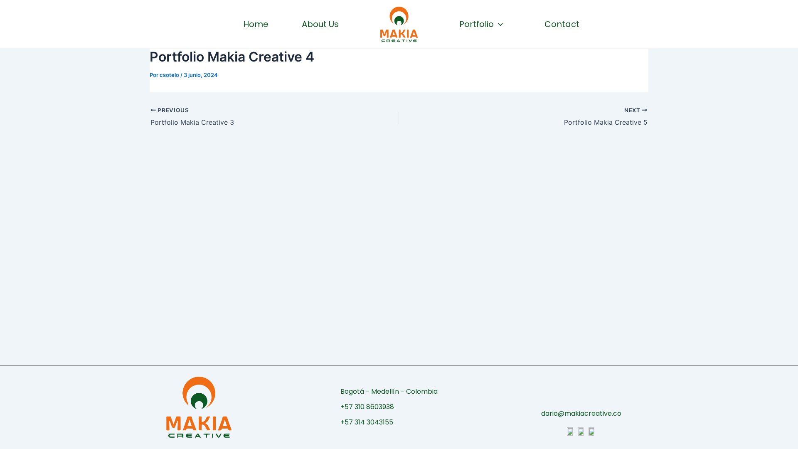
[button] (498, 24)
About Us (320, 24)
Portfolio (476, 24)
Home (255, 24)
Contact (561, 24)
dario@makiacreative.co (581, 413)
